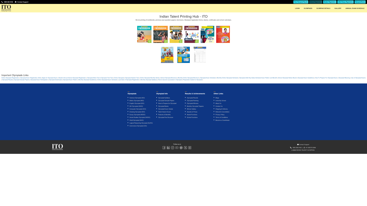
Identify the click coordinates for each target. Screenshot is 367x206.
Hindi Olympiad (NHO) (137, 120)
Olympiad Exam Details (165, 109)
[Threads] (189, 148)
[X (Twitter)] (185, 148)
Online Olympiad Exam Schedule (107, 80)
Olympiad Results (7, 80)
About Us (218, 103)
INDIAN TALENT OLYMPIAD (305, 150)
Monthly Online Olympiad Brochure (188, 78)
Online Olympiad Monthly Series (149, 78)
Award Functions (192, 114)
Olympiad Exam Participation (39, 80)
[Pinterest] (181, 148)
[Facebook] (164, 148)
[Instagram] (172, 148)
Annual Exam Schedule (354, 8)
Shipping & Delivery (222, 109)
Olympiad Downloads (55, 80)
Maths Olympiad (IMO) (137, 100)
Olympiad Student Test (132, 78)
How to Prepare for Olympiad (167, 103)
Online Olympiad (119, 78)
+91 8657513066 (310, 147)
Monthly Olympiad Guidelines (87, 80)
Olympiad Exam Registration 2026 (30, 78)
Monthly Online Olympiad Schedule (227, 78)
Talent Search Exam (164, 112)
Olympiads (308, 8)
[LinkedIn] (168, 148)
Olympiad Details (323, 8)
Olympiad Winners (192, 103)
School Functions (192, 117)
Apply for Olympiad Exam (49, 78)
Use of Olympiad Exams (358, 78)
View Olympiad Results (301, 2)
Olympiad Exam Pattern (70, 80)
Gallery (338, 8)
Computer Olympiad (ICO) (138, 109)
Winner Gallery (191, 109)
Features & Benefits (164, 114)
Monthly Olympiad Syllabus (149, 80)
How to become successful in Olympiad (170, 80)
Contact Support (22, 2)
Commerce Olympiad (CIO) (138, 126)
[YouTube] (177, 148)
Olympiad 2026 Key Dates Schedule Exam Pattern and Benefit (258, 78)
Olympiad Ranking (192, 100)
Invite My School (221, 100)
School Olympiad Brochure (169, 78)
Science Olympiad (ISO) (137, 98)
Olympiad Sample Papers (21, 80)
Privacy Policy (220, 114)
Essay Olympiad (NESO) (137, 114)
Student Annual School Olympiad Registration (72, 78)
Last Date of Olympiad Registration (128, 80)
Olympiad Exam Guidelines (306, 78)
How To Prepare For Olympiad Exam (326, 78)
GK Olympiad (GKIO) (136, 106)
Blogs (217, 98)
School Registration (316, 2)
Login (297, 8)
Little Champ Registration (345, 2)
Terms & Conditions (222, 117)
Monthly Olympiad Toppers (195, 106)
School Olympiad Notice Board (287, 78)
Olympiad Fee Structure (165, 117)
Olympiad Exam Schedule (208, 78)
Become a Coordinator (223, 120)
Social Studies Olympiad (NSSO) (140, 117)
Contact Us (219, 106)
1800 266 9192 (8, 2)
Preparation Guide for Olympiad (192, 80)
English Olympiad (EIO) (137, 103)
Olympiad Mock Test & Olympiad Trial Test (100, 78)
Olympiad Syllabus (164, 98)
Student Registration (330, 2)
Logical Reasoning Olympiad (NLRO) (141, 123)
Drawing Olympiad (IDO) (137, 112)
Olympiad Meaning (344, 78)
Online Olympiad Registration (10, 78)
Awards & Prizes (192, 112)
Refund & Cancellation (222, 112)
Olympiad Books (360, 2)
